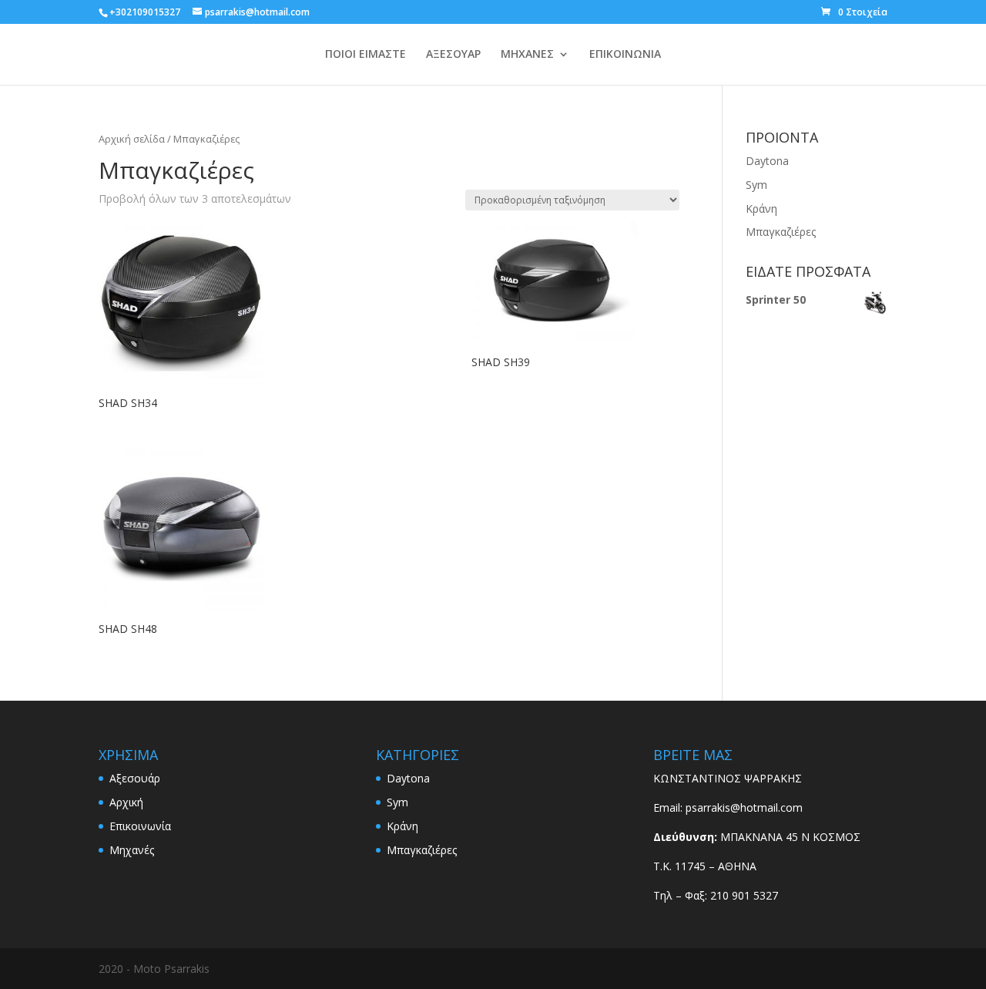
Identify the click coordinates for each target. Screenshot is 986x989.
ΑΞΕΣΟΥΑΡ (453, 55)
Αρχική (126, 802)
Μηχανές (131, 850)
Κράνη (761, 208)
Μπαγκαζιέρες (781, 231)
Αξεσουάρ (134, 778)
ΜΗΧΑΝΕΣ (527, 55)
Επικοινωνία (140, 826)
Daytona (767, 160)
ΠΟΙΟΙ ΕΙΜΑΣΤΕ (365, 55)
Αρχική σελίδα (132, 139)
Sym (756, 184)
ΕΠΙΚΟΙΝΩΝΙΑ (625, 55)
